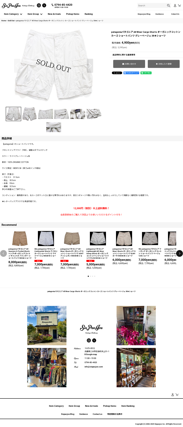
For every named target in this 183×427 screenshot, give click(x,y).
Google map (91, 354)
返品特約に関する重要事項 (124, 55)
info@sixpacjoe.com (94, 367)
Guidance (159, 14)
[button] (17, 66)
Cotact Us (175, 14)
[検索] (169, 5)
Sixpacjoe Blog (144, 14)
